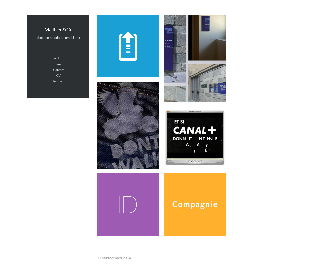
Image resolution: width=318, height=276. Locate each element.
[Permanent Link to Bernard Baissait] (195, 234)
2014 (127, 258)
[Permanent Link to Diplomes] (128, 76)
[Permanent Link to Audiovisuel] (195, 167)
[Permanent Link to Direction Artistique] (128, 167)
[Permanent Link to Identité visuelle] (128, 234)
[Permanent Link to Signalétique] (195, 100)
